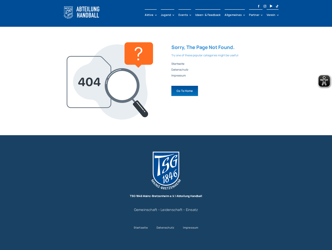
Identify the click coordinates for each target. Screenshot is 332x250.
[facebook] (258, 6)
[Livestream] (271, 6)
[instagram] (265, 6)
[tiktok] (277, 6)
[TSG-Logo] (166, 150)
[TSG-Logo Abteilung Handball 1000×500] (81, 5)
